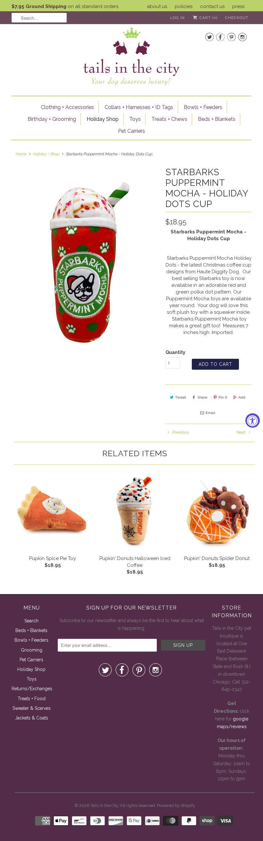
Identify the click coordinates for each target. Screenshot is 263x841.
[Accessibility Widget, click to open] (252, 420)
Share (202, 397)
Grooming (31, 650)
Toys (135, 119)
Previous (180, 432)
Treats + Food (32, 698)
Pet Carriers (131, 131)
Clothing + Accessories (67, 107)
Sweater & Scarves (32, 708)
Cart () (207, 17)
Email (210, 413)
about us (157, 6)
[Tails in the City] (131, 56)
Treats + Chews (169, 119)
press (238, 6)
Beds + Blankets (216, 119)
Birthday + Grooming (52, 119)
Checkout (236, 17)
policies (183, 6)
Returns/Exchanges (32, 688)
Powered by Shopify (176, 805)
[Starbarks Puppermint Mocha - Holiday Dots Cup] (85, 262)
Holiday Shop (103, 119)
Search (31, 620)
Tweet (180, 397)
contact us (212, 6)
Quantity (175, 352)
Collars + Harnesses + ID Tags (139, 107)
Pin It (222, 397)
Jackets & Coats (31, 717)
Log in (177, 17)
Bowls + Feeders (203, 107)
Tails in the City (104, 805)
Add (241, 397)
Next (241, 432)
